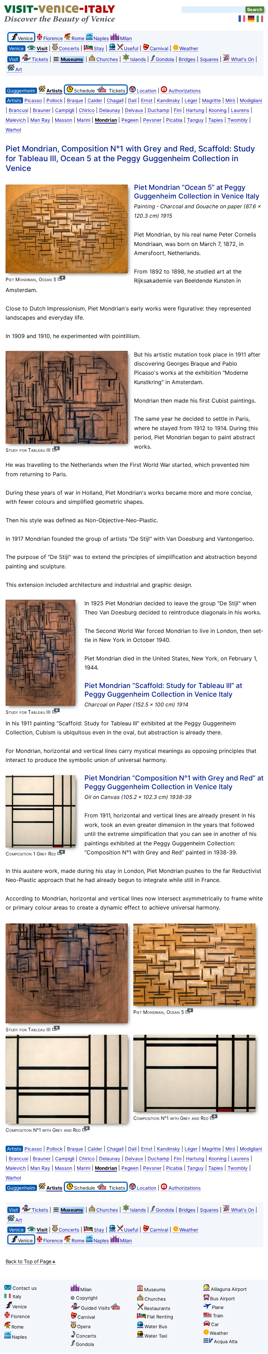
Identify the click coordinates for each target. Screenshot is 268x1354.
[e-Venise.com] (242, 18)
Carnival (159, 48)
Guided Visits (95, 1308)
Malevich (16, 120)
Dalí (132, 100)
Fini (177, 110)
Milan (126, 38)
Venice (19, 1306)
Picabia (174, 120)
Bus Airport (222, 1298)
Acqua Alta (225, 1341)
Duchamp (158, 110)
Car (215, 1324)
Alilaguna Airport (229, 1289)
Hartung (195, 110)
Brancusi (18, 110)
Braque (75, 100)
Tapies (215, 120)
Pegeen (130, 120)
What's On (242, 59)
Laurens (240, 110)
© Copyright (84, 1298)
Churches (107, 59)
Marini (83, 120)
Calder (95, 100)
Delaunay (109, 110)
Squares (209, 59)
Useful (131, 48)
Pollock (54, 100)
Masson (63, 120)
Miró (230, 100)
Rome (78, 38)
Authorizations (185, 90)
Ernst (146, 100)
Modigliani (251, 100)
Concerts (69, 48)
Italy (17, 1296)
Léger (191, 100)
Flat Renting (160, 1316)
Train (218, 1315)
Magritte (211, 100)
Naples (101, 38)
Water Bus (155, 1326)
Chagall (115, 100)
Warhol (13, 130)
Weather (188, 48)
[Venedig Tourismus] (251, 18)
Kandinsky (168, 100)
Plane (218, 1307)
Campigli (64, 110)
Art (18, 69)
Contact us (25, 1288)
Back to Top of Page (29, 1261)
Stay (99, 48)
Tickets (40, 59)
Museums (154, 1289)
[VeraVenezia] (260, 18)
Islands (138, 59)
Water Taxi (155, 1336)
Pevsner (152, 120)
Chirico (87, 110)
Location (146, 90)
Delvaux (134, 110)
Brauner (42, 110)
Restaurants (157, 1308)
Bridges (187, 59)
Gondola (165, 59)
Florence (53, 38)
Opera (83, 1326)
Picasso (33, 100)
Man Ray (40, 120)
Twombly (238, 120)
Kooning (217, 110)
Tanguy (195, 120)
